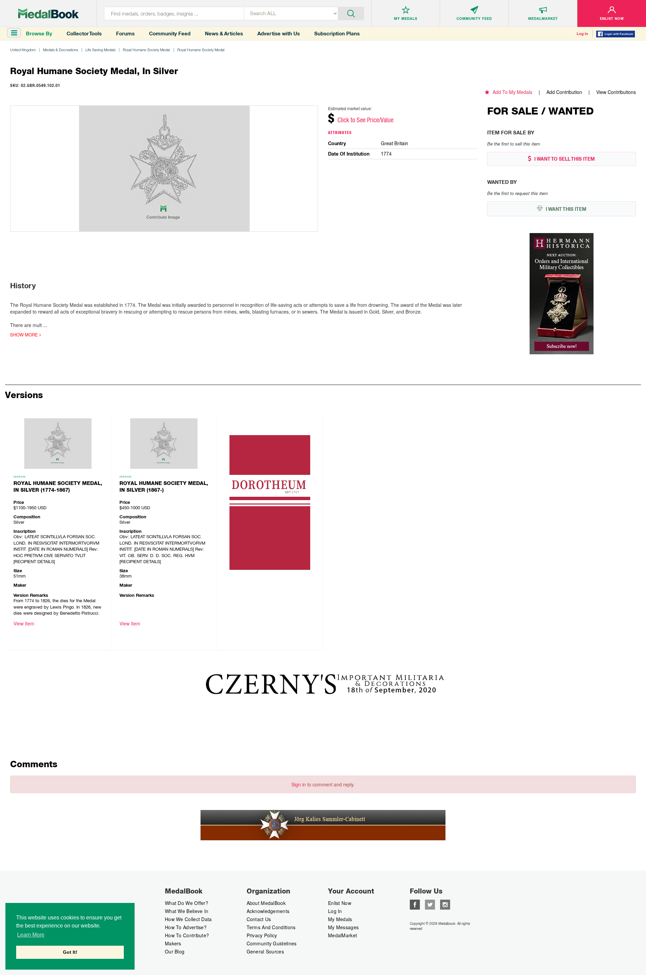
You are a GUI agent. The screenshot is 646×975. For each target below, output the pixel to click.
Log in (582, 33)
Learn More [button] (30, 935)
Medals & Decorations (60, 49)
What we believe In (186, 911)
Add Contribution (564, 92)
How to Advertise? (186, 927)
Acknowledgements (268, 911)
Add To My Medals (512, 92)
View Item (23, 623)
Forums (125, 33)
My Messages (343, 927)
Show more (24, 335)
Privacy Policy (262, 935)
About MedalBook (266, 903)
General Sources (265, 951)
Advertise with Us (278, 33)
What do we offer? (186, 903)
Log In (335, 911)
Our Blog (174, 951)
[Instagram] (445, 904)
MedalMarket (342, 935)
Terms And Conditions (271, 927)
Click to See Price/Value (365, 120)
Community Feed (169, 33)
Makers (173, 943)
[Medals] (48, 13)
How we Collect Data (188, 919)
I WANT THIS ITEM (565, 209)
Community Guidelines (272, 943)
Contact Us (259, 919)
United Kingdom (23, 49)
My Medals (340, 919)
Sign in (298, 784)
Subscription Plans (337, 33)
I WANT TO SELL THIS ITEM (564, 159)
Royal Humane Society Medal (146, 49)
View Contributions (616, 92)
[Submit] (351, 13)
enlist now (339, 903)
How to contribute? (187, 935)
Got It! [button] (70, 952)
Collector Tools (84, 33)
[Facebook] (415, 904)
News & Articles (224, 33)
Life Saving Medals (100, 49)
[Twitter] (430, 904)
